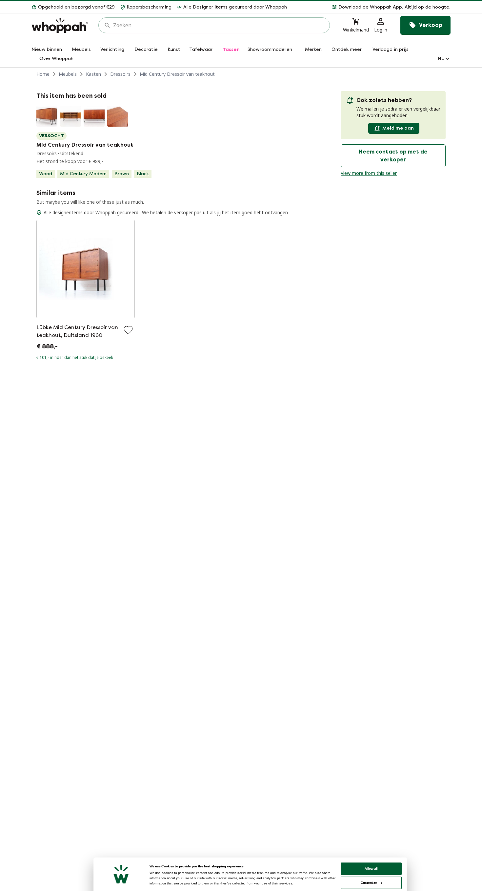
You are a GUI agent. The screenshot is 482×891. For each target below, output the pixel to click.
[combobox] (218, 25)
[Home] (59, 25)
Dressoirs (120, 74)
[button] (371, 7)
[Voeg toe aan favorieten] (128, 330)
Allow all (371, 868)
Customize (369, 882)
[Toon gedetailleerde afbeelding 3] (94, 116)
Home (43, 74)
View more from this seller (369, 173)
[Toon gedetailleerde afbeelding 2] (70, 116)
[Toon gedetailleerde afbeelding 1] (46, 116)
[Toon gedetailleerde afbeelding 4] (117, 116)
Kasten (93, 74)
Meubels (68, 74)
